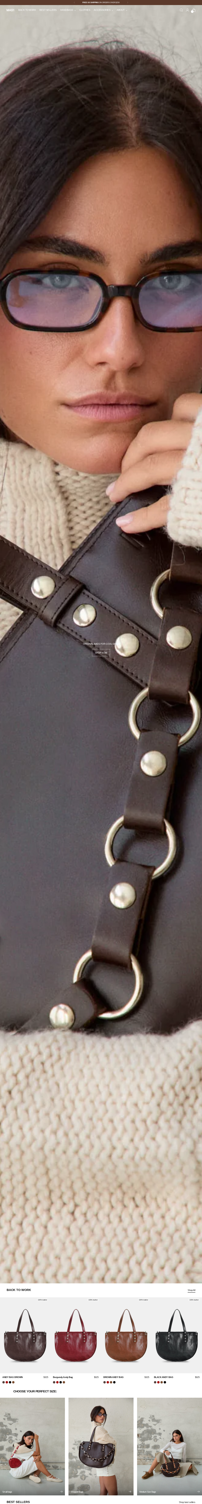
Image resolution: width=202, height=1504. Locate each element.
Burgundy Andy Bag (63, 1377)
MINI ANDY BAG (14, 38)
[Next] (127, 2)
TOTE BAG (11, 45)
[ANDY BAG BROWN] (25, 1335)
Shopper (45, 24)
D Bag (80, 31)
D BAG (10, 35)
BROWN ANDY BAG (113, 1377)
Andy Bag (82, 24)
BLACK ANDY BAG (163, 1377)
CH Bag (81, 35)
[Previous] (74, 2)
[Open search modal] (181, 10)
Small (44, 31)
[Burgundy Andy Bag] (76, 1335)
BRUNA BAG (12, 28)
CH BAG (10, 31)
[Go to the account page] (187, 10)
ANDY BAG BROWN (12, 1377)
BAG (9, 41)
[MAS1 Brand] (10, 10)
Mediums (46, 28)
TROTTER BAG (13, 48)
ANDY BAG (12, 24)
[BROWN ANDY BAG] (126, 1335)
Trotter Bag (82, 28)
